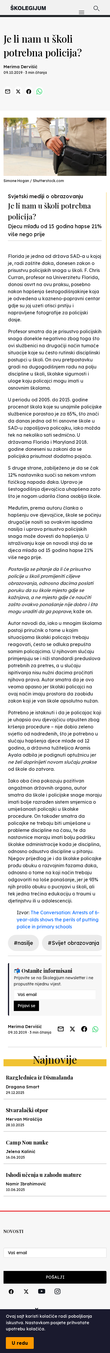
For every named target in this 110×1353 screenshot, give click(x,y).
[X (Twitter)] (26, 1298)
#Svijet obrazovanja (73, 943)
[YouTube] (41, 1298)
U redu (20, 1343)
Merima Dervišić (21, 66)
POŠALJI (55, 1277)
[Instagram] (57, 1298)
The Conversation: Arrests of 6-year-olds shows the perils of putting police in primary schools (58, 920)
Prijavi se (26, 1005)
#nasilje (23, 943)
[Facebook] (11, 1298)
